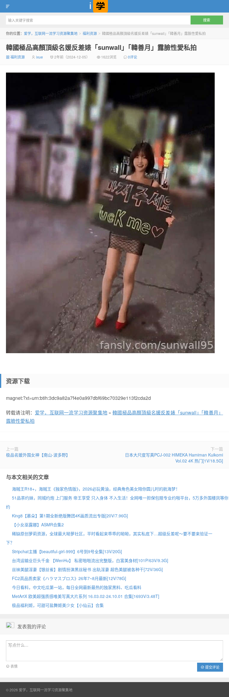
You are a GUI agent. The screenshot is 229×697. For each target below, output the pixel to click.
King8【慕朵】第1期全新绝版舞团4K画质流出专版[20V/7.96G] (70, 516)
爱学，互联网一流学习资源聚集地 (114, 6)
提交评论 (211, 667)
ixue (39, 56)
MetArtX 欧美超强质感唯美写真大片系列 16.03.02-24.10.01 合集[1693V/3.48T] (85, 596)
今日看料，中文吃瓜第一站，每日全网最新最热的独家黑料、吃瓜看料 (76, 587)
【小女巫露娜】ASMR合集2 (38, 525)
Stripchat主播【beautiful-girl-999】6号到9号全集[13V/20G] (67, 551)
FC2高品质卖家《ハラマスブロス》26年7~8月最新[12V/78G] (69, 578)
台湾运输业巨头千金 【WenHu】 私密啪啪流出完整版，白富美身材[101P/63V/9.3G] (90, 560)
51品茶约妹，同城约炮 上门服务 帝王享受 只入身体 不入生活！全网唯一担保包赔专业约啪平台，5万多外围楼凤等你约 (117, 502)
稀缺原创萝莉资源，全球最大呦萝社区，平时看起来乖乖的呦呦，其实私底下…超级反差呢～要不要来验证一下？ (109, 538)
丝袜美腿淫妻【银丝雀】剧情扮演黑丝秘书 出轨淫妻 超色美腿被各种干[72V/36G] (87, 569)
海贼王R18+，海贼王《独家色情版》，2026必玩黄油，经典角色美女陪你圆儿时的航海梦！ (96, 489)
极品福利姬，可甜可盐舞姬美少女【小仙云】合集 (58, 605)
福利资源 (90, 33)
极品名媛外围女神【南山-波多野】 (38, 455)
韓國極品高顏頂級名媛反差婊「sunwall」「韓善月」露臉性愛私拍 (101, 47)
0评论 (132, 56)
